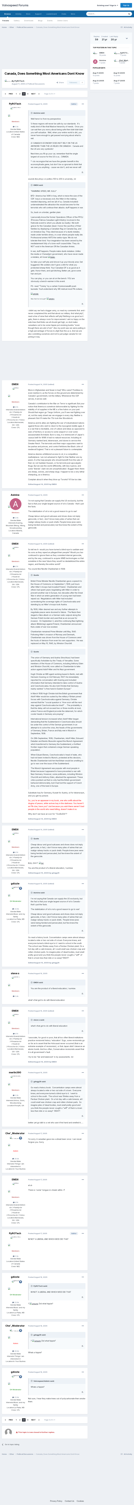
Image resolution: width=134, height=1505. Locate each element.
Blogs (40, 21)
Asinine (15, 495)
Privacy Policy (56, 1501)
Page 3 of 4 (49, 94)
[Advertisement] (44, 50)
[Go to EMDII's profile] (15, 393)
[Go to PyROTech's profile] (7, 82)
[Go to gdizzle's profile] (15, 893)
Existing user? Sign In (107, 5)
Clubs (64, 14)
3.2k (16, 1095)
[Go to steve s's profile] (15, 982)
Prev (11, 94)
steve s (15, 973)
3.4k (16, 996)
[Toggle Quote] (32, 113)
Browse (7, 14)
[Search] (129, 14)
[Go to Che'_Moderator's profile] (15, 1142)
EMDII (15, 384)
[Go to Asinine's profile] (15, 504)
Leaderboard (51, 14)
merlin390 (15, 1072)
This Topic (119, 14)
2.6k (16, 518)
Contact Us (69, 1501)
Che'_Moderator (15, 1133)
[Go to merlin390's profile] (15, 1082)
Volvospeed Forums (15, 5)
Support (38, 14)
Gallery (16, 21)
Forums (5, 21)
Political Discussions (36, 84)
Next (33, 94)
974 (16, 407)
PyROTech (19, 81)
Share (61, 82)
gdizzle (15, 883)
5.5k (16, 127)
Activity (18, 14)
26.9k (16, 1159)
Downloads (28, 21)
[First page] (5, 94)
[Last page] (39, 94)
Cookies (80, 1501)
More (73, 14)
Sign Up (126, 5)
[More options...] (82, 104)
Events (50, 21)
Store (28, 14)
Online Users (62, 21)
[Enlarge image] (51, 257)
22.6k (16, 909)
